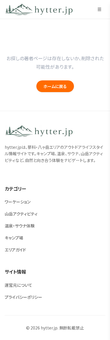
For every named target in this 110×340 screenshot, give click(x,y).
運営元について (18, 285)
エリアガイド (15, 250)
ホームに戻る (55, 86)
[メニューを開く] (99, 9)
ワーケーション (18, 202)
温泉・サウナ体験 (20, 226)
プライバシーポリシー (23, 297)
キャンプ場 (14, 238)
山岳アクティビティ (21, 214)
